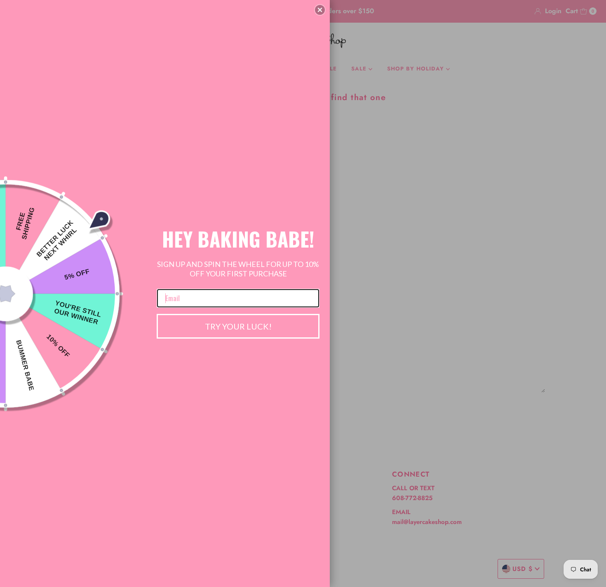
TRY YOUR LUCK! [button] (238, 326)
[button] (320, 10)
